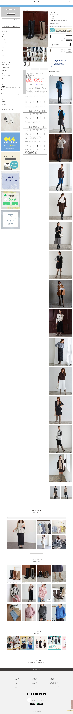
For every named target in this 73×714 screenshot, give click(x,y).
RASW (3, 55)
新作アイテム (15, 19)
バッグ (3, 44)
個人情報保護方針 (53, 683)
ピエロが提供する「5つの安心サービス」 (8, 109)
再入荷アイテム (34, 678)
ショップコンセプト (53, 678)
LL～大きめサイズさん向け (6, 67)
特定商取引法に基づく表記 (54, 682)
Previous (24, 29)
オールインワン (16, 684)
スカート (15, 682)
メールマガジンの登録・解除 (54, 686)
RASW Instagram (15, 26)
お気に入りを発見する (36, 512)
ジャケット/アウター (17, 678)
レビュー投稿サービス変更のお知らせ (55, 71)
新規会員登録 (12, 9)
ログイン (8, 9)
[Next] (65, 643)
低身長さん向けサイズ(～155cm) (6, 62)
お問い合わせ (4, 104)
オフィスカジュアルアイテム (6, 75)
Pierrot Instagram (6, 26)
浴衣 (2, 50)
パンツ (3, 36)
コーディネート (34, 682)
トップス (3, 34)
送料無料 (3, 78)
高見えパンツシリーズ (5, 73)
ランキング (6, 19)
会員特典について (4, 106)
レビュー (33, 683)
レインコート (4, 53)
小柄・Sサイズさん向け (5, 65)
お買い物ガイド (4, 101)
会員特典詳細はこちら (10, 13)
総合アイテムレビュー (5, 107)
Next (47, 29)
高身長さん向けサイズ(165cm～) (6, 64)
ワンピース (3, 39)
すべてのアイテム (4, 31)
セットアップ (4, 42)
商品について (38, 84)
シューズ (3, 45)
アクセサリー (4, 47)
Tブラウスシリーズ (4, 70)
